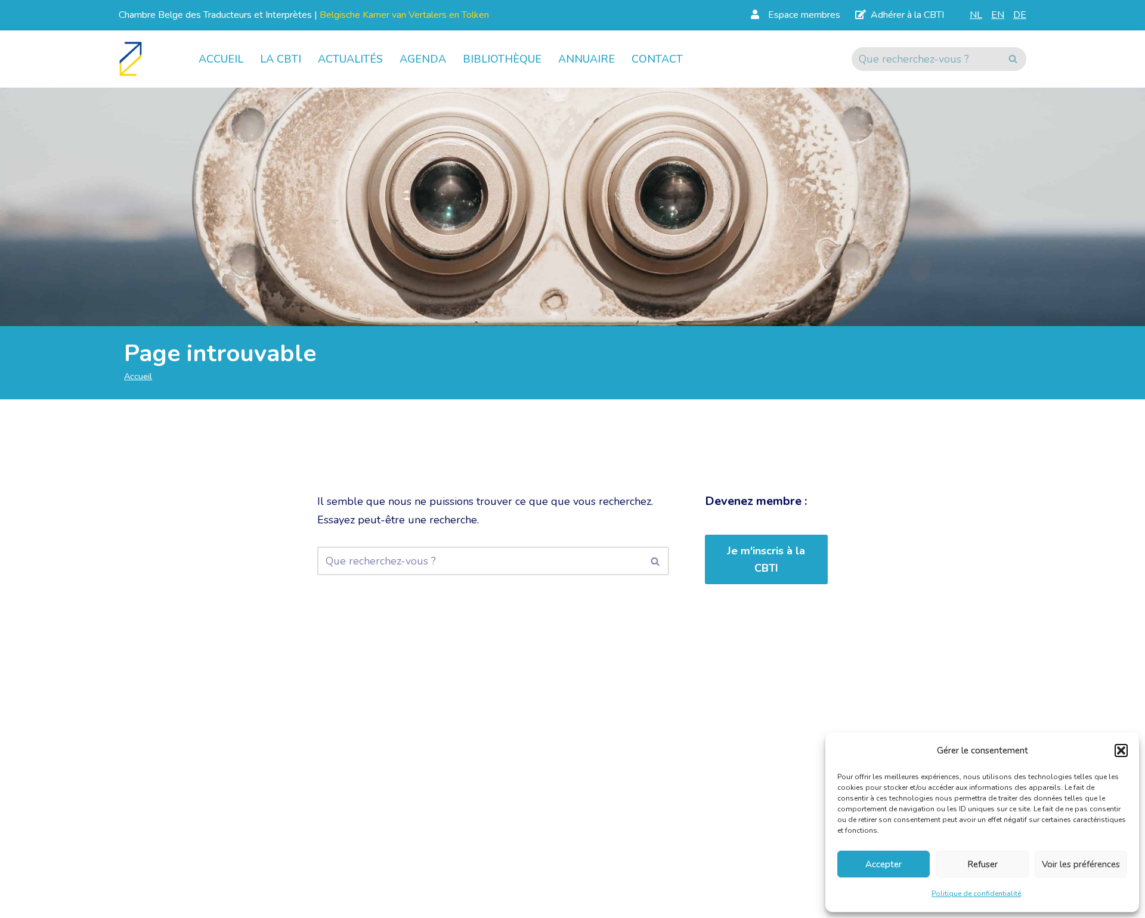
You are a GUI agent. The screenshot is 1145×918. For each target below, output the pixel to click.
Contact (657, 59)
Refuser (982, 864)
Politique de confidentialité (976, 893)
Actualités (350, 59)
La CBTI (280, 59)
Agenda (423, 59)
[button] (1121, 750)
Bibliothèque (502, 59)
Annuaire (586, 59)
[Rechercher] (1012, 59)
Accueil (221, 59)
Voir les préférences (1081, 864)
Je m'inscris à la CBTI (766, 559)
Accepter (883, 864)
